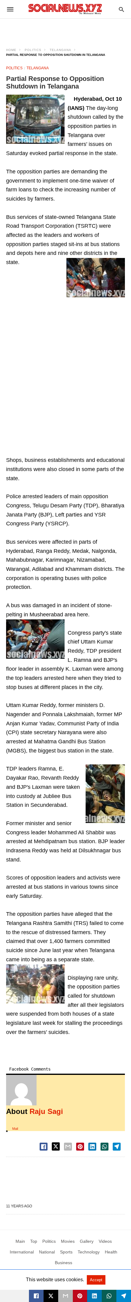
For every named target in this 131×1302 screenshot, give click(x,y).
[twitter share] (56, 1146)
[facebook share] (44, 1147)
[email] (65, 1296)
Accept (96, 1280)
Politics (33, 50)
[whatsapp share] (104, 1147)
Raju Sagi (46, 1111)
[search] (121, 9)
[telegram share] (117, 1147)
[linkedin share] (92, 1147)
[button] (35, 119)
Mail (15, 1128)
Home (11, 50)
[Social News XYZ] (65, 9)
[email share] (68, 1147)
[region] (65, 29)
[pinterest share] (80, 1147)
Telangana (60, 50)
